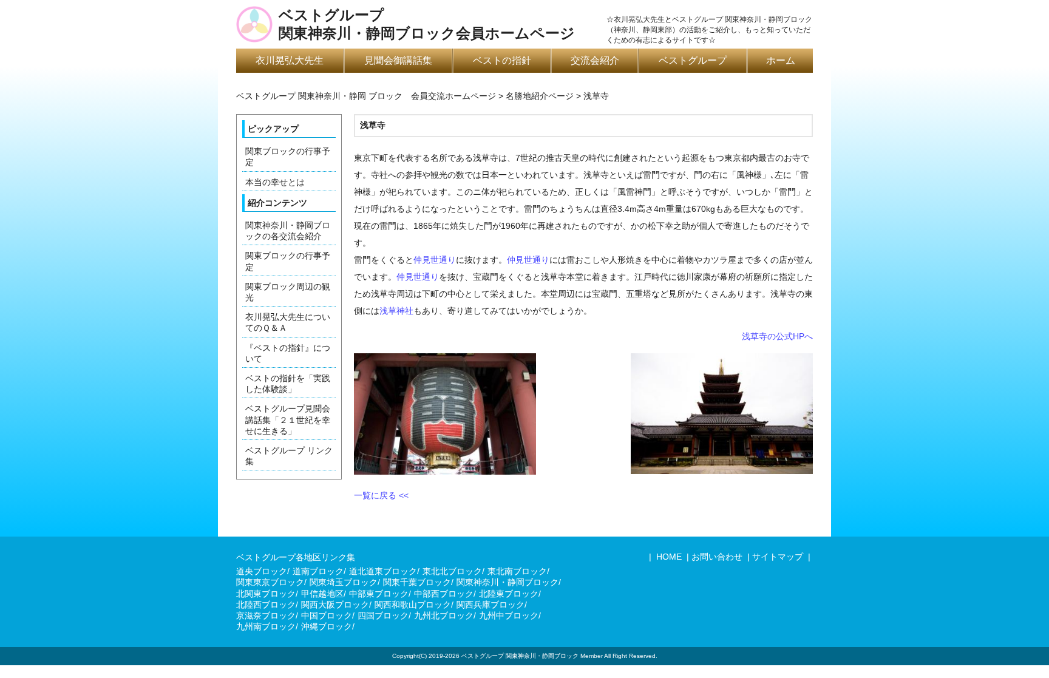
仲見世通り (434, 260)
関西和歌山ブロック (413, 604)
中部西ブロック (444, 593)
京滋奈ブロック (266, 615)
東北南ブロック (517, 571)
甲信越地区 (322, 593)
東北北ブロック (452, 571)
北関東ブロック (266, 593)
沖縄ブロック (326, 626)
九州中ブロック (508, 615)
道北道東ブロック (383, 571)
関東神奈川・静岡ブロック (507, 582)
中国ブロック (326, 615)
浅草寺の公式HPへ (777, 336)
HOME (668, 556)
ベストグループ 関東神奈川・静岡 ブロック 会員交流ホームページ (366, 96)
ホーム (780, 60)
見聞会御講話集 (398, 60)
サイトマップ (777, 556)
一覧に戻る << (381, 495)
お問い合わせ (716, 556)
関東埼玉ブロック (344, 582)
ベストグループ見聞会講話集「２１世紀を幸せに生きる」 (287, 419)
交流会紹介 (595, 60)
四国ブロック (383, 615)
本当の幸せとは (275, 182)
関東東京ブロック (270, 582)
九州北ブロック (444, 615)
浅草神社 (396, 311)
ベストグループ (693, 60)
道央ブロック (261, 571)
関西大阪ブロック (335, 604)
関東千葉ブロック (417, 582)
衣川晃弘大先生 (290, 60)
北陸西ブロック (266, 604)
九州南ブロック (266, 626)
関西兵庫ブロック (490, 604)
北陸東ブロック (508, 593)
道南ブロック (318, 571)
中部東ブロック (379, 593)
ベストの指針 (502, 60)
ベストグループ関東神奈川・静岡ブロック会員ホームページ (427, 24)
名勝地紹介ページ (540, 96)
